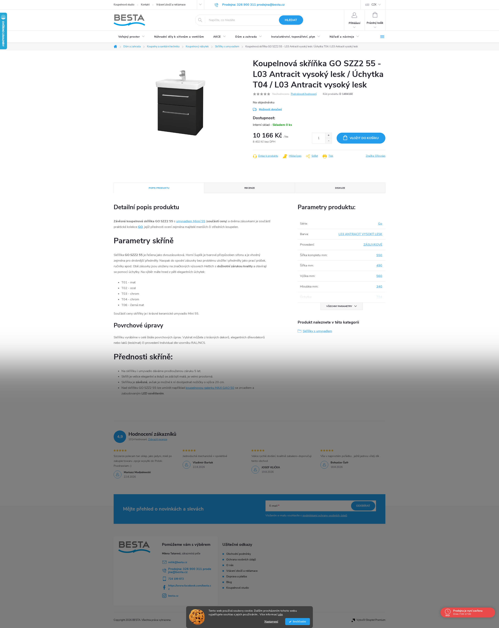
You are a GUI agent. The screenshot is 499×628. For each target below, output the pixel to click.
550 (379, 255)
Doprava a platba (236, 576)
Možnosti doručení (270, 109)
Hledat (291, 20)
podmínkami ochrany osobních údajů (325, 515)
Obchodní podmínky (238, 554)
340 (379, 286)
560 (379, 276)
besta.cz (173, 596)
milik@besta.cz (177, 562)
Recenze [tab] (249, 188)
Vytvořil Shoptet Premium (371, 620)
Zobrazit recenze (157, 439)
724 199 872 (176, 579)
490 (379, 265)
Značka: (375, 156)
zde (280, 614)
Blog (229, 582)
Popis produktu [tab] (159, 188)
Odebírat (363, 506)
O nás (230, 565)
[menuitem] (132, 37)
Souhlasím (299, 621)
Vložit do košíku (364, 138)
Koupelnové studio (124, 4)
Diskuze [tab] (340, 188)
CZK (374, 4)
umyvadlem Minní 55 (190, 221)
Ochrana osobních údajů (241, 559)
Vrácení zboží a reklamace (171, 4)
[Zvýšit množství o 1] (328, 135)
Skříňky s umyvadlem (317, 331)
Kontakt (145, 4)
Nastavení (271, 621)
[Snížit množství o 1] (328, 140)
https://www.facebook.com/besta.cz (189, 587)
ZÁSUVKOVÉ (373, 245)
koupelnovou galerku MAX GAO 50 (210, 388)
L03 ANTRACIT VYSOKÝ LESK (360, 234)
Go (380, 223)
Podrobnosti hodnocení (304, 94)
